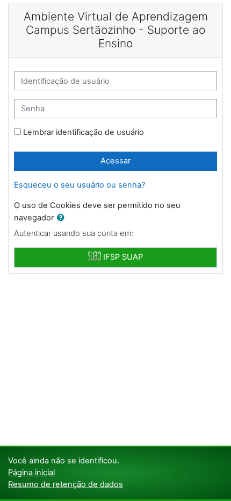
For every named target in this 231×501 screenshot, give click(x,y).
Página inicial (31, 472)
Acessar (115, 161)
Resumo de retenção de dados (65, 484)
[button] (63, 218)
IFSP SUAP (122, 257)
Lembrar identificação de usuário (83, 132)
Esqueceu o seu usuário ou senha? (79, 185)
